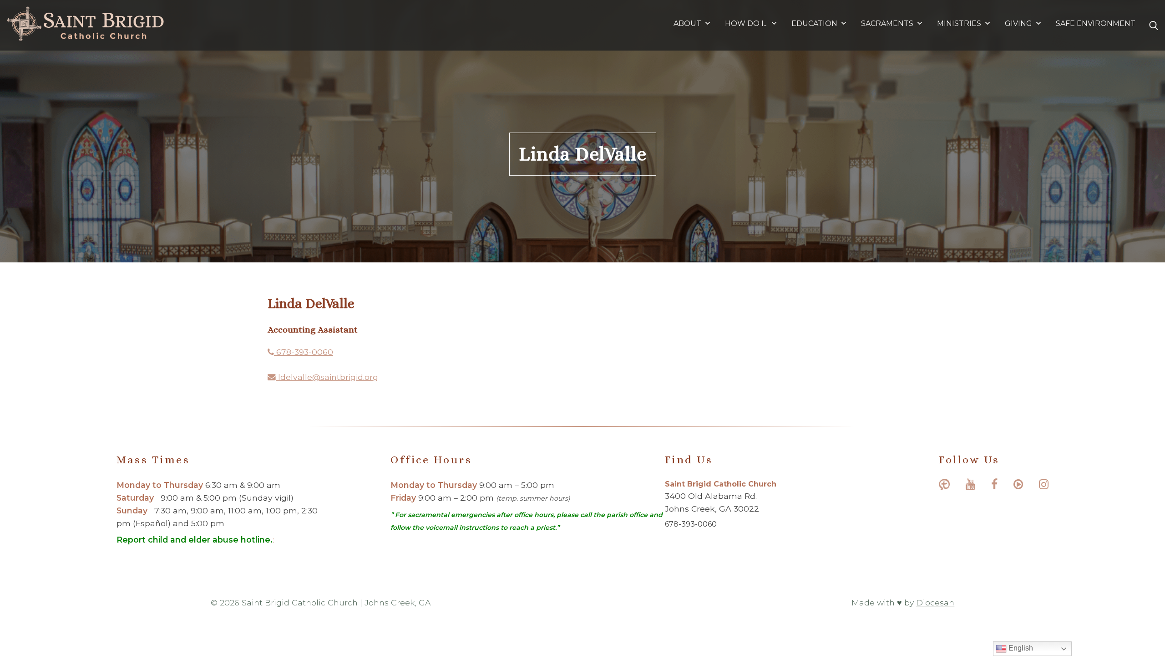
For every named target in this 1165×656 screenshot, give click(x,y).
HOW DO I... (746, 23)
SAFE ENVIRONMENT (1095, 23)
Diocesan (935, 602)
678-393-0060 (303, 352)
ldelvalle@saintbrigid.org (327, 377)
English (1020, 648)
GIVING (1018, 23)
